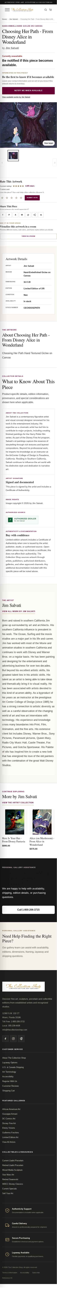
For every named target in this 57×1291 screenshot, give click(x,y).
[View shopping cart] (50, 9)
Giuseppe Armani (9, 1114)
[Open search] (45, 9)
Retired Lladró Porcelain (12, 1165)
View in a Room (28, 236)
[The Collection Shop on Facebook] (5, 1038)
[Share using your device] (34, 215)
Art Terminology (9, 1072)
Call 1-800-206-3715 (28, 909)
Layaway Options (9, 1062)
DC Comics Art (8, 1118)
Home (4, 19)
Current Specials (9, 1189)
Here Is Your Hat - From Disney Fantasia (13, 839)
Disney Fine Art (9, 1123)
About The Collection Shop (14, 1058)
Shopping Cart (8, 1091)
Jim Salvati (13, 19)
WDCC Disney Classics (12, 1184)
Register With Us (9, 1081)
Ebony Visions (8, 1128)
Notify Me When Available (28, 90)
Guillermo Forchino (10, 1132)
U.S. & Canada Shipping (13, 1067)
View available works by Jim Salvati (16, 97)
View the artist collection (18, 803)
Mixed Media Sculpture (12, 1170)
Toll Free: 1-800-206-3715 (13, 1021)
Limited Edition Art (10, 1137)
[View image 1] (13, 155)
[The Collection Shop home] (26, 10)
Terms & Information (9, 1273)
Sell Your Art (7, 1193)
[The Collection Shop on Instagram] (13, 1038)
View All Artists (8, 1142)
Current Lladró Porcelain (12, 1160)
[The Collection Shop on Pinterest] (21, 1038)
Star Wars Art (8, 1175)
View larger (48, 143)
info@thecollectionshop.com (14, 1030)
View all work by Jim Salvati (18, 611)
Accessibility (7, 1076)
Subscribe (36, 1273)
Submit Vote (32, 197)
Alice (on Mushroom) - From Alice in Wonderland (42, 841)
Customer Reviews (10, 1086)
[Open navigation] (7, 10)
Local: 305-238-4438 (11, 1026)
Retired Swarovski (10, 1179)
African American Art (11, 1109)
